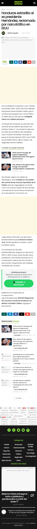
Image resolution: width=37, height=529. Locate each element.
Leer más (19, 398)
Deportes (6, 451)
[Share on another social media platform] (33, 62)
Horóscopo (18, 444)
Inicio (3, 9)
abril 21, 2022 (26, 33)
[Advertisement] (18, 85)
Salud (18, 460)
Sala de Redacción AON (20, 348)
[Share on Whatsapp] (11, 62)
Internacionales (19, 448)
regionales (18, 457)
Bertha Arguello (13, 33)
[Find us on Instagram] (13, 430)
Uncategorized (30, 456)
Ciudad (6, 444)
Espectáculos (6, 460)
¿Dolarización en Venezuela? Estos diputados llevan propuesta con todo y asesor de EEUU (24, 357)
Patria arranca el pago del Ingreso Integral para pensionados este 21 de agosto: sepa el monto (23, 156)
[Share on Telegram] (16, 62)
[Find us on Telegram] (18, 430)
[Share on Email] (29, 62)
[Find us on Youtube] (23, 430)
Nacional (18, 451)
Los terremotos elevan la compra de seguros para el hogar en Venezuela (23, 369)
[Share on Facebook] (20, 62)
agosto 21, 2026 (18, 161)
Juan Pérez (17, 335)
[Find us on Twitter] (28, 430)
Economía (6, 457)
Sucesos (31, 450)
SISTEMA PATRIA (30, 445)
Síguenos (19, 416)
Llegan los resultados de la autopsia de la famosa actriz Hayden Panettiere (21, 512)
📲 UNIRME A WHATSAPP (18, 283)
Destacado (10, 9)
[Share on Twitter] (25, 62)
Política (18, 454)
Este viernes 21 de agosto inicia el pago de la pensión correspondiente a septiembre (23, 167)
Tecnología (30, 453)
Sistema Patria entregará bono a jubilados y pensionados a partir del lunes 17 (14, 497)
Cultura (6, 448)
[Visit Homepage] (18, 3)
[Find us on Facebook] (9, 430)
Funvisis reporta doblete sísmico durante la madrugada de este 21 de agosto (22, 383)
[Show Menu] (2, 3)
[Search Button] (34, 3)
